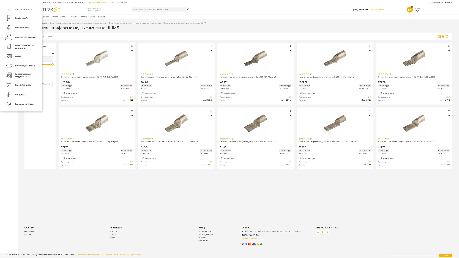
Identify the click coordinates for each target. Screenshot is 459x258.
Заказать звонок (377, 9)
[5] (71, 74)
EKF (131, 97)
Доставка (64, 17)
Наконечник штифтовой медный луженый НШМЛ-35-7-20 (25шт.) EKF (327, 77)
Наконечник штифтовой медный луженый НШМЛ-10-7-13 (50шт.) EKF (248, 142)
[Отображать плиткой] (439, 36)
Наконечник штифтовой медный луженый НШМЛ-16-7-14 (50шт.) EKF (89, 142)
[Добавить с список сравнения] (132, 46)
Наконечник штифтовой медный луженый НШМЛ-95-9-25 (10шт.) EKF (89, 77)
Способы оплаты (204, 231)
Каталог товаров (24, 9)
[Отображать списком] (443, 36)
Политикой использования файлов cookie (94, 255)
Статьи (92, 17)
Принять (445, 255)
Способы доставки (205, 234)
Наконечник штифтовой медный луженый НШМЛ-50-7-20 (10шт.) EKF (248, 77)
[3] (67, 74)
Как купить (202, 237)
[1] (62, 74)
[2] (64, 74)
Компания (44, 17)
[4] (69, 74)
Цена (50, 36)
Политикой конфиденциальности (126, 255)
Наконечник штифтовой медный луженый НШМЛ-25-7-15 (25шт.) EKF (406, 77)
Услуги (74, 17)
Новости (83, 17)
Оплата (55, 17)
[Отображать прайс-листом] (447, 36)
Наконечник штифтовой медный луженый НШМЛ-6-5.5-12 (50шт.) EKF (407, 142)
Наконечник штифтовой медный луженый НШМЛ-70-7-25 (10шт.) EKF (169, 77)
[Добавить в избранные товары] (132, 50)
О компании (29, 231)
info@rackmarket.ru (99, 2)
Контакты (102, 17)
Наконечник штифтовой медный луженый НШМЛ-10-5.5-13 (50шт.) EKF (328, 142)
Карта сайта (203, 241)
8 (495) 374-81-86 (359, 9)
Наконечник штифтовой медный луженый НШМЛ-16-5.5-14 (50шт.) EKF (170, 142)
